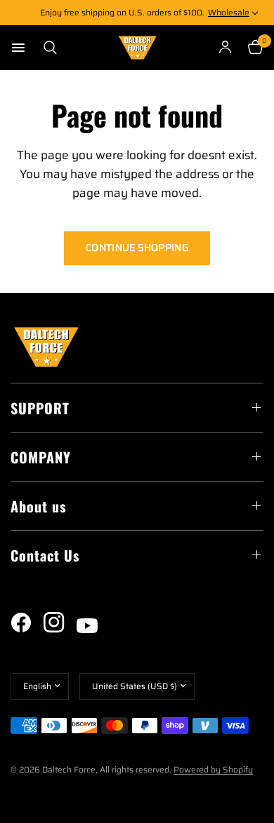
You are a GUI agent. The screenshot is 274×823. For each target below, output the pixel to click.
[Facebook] (26, 622)
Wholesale (228, 12)
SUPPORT (40, 408)
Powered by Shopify (213, 769)
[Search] (46, 47)
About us (38, 506)
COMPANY (41, 457)
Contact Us (45, 555)
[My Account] (225, 47)
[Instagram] (59, 622)
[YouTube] (92, 626)
